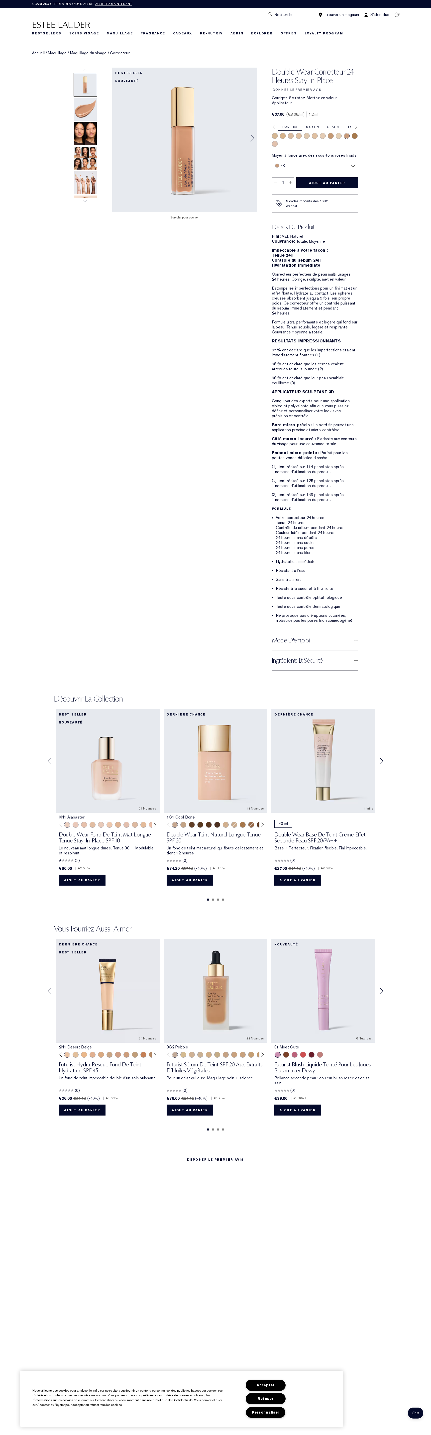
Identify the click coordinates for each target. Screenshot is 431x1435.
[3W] (283, 136)
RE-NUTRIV (211, 33)
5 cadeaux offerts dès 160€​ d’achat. (82, 4)
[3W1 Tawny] (101, 1054)
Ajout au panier (327, 183)
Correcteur (120, 53)
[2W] (315, 136)
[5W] (355, 136)
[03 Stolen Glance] (320, 1054)
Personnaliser (265, 1412)
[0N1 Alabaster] (67, 824)
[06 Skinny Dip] (286, 1054)
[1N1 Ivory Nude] (109, 824)
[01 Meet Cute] (277, 1054)
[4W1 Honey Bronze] (242, 824)
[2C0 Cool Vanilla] (225, 824)
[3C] (291, 136)
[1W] (307, 136)
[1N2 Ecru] (135, 824)
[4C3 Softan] (251, 824)
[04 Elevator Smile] (311, 1054)
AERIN (236, 33)
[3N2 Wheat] (118, 1054)
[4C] (347, 136)
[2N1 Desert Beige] (67, 1054)
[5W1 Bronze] (143, 1054)
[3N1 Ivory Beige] (92, 1054)
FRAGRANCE (153, 33)
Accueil (38, 53)
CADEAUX (182, 33)
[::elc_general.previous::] (62, 825)
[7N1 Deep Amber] (217, 824)
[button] (416, 1413)
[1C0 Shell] (75, 824)
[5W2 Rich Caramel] (192, 824)
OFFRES (289, 33)
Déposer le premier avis (215, 1160)
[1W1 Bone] (118, 824)
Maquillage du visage (88, 53)
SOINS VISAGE (84, 33)
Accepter (266, 1385)
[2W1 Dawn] (183, 824)
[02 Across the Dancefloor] (294, 1054)
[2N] (299, 136)
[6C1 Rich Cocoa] (209, 824)
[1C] (323, 136)
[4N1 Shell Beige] (126, 1054)
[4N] (331, 136)
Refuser (265, 1398)
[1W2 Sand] (143, 824)
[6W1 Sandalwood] (200, 824)
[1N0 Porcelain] (84, 824)
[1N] (339, 136)
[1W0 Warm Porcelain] (92, 824)
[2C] (275, 144)
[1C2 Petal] (126, 824)
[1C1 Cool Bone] (101, 824)
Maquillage (57, 53)
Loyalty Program (324, 33)
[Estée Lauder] (61, 24)
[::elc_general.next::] (154, 825)
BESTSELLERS (46, 33)
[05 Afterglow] (303, 1054)
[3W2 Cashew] (109, 1054)
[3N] (275, 136)
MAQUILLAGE (120, 33)
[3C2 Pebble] (175, 1054)
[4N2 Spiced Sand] (135, 1054)
